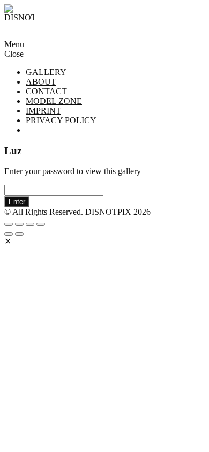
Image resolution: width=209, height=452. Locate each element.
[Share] (19, 224)
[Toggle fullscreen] (30, 224)
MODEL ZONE (54, 101)
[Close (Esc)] (8, 224)
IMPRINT (43, 110)
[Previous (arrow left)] (8, 234)
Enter (17, 202)
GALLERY (46, 72)
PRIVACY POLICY (61, 120)
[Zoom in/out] (40, 224)
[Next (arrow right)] (19, 234)
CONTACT (46, 91)
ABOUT (41, 81)
